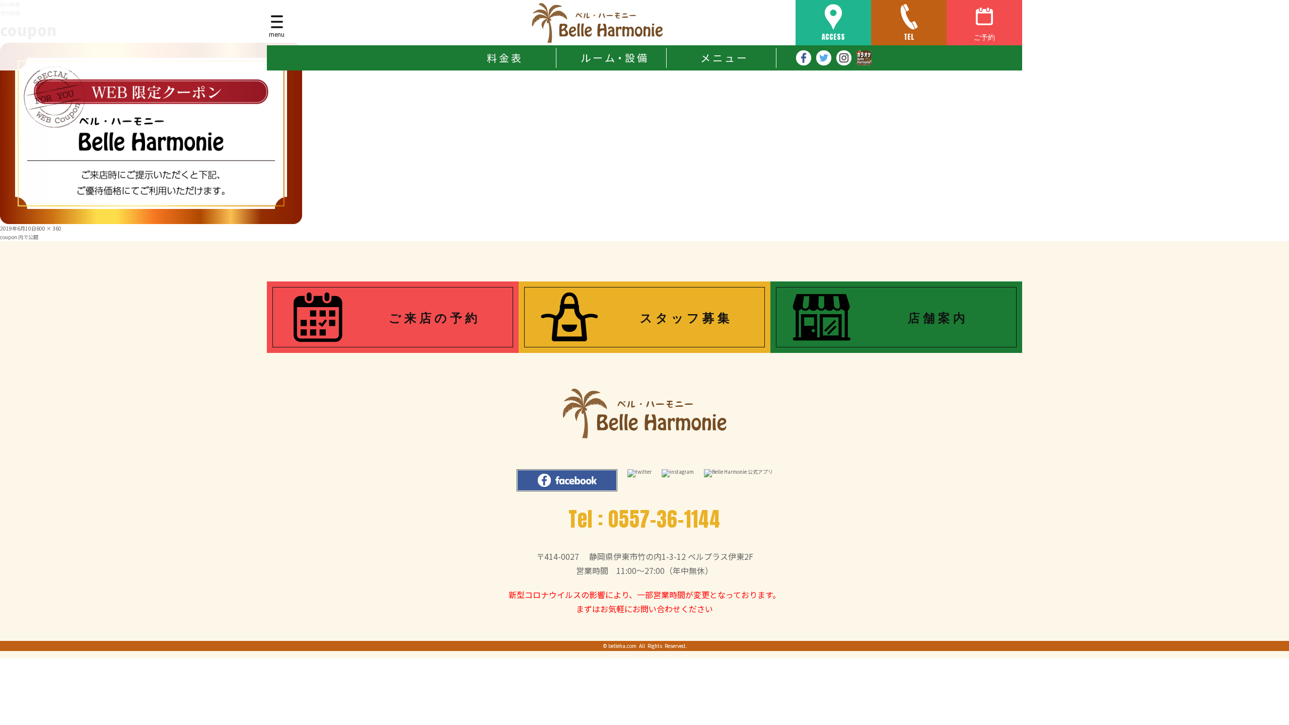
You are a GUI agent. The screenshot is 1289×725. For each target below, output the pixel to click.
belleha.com (622, 645)
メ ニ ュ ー (723, 57)
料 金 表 (504, 57)
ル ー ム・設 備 (614, 57)
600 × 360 (48, 228)
